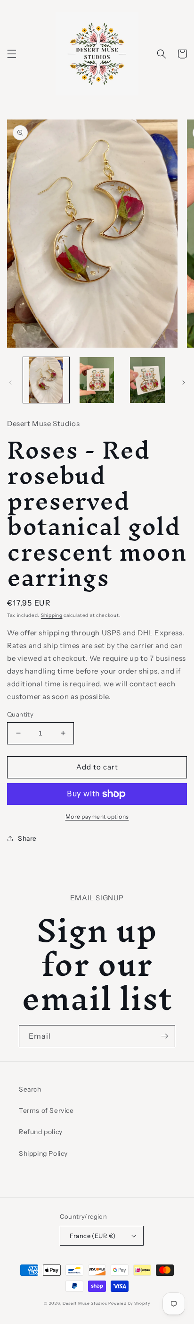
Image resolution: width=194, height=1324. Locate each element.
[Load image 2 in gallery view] (97, 380)
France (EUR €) (93, 1235)
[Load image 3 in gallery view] (147, 380)
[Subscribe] (164, 1036)
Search (30, 1089)
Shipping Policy (43, 1153)
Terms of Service (46, 1110)
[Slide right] (183, 382)
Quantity (20, 714)
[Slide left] (10, 382)
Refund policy (41, 1132)
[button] (11, 53)
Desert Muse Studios (85, 1303)
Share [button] (27, 838)
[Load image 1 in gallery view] (46, 380)
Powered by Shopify (129, 1303)
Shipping (52, 615)
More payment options (97, 816)
